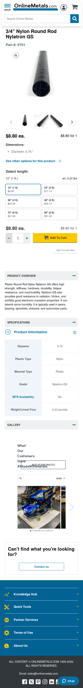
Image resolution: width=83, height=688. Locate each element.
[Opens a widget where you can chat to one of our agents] (68, 681)
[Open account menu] (63, 7)
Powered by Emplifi (42, 531)
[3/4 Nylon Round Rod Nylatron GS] (25, 122)
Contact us (41, 566)
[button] (76, 8)
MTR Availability (23, 397)
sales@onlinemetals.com (43, 673)
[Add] (27, 238)
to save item (65, 250)
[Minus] (9, 238)
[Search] (74, 18)
